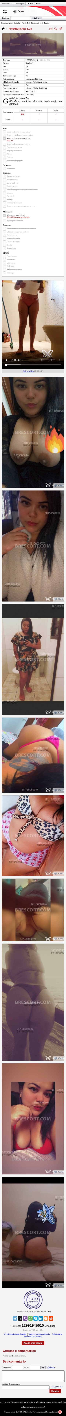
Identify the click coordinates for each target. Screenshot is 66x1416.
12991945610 (32, 60)
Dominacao (11, 256)
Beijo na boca (12, 183)
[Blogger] (46, 1318)
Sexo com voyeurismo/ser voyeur (21, 206)
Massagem (20, 4)
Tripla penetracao (14, 150)
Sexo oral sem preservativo (18, 144)
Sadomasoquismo (14, 269)
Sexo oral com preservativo (18, 132)
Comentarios (51, 1412)
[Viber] (25, 1318)
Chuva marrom (13, 242)
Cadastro (51, 1367)
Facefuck (10, 196)
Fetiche (10, 157)
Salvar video (28, 371)
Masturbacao (12, 179)
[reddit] (51, 1318)
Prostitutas (6, 4)
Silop (45, 82)
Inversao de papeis (15, 160)
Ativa (9, 154)
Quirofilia (11, 263)
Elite (38, 4)
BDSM (30, 4)
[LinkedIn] (40, 1318)
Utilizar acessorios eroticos (18, 232)
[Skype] (35, 1318)
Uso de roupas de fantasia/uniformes (22, 189)
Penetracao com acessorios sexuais (21, 228)
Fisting (9, 199)
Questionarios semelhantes (15, 1334)
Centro (28, 82)
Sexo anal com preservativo (18, 138)
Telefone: (6, 18)
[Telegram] (15, 1318)
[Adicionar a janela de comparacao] (60, 28)
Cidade (25, 23)
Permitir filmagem (14, 203)
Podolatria (11, 259)
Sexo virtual (12, 186)
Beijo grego (12, 235)
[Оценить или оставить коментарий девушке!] (55, 28)
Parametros (36, 23)
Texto (46, 23)
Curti (60, 485)
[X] (20, 1318)
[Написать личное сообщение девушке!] (51, 28)
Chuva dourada (13, 238)
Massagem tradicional (16, 215)
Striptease (11, 168)
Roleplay (10, 266)
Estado (17, 23)
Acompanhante (13, 176)
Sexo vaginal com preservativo (20, 135)
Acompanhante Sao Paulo (3, 29)
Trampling (11, 248)
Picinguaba (37, 82)
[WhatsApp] (30, 1318)
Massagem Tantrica (15, 220)
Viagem (10, 193)
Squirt (9, 245)
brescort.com (9, 1412)
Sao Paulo (30, 63)
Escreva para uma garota (39, 1334)
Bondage (10, 273)
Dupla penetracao (14, 147)
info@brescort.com (36, 1412)
